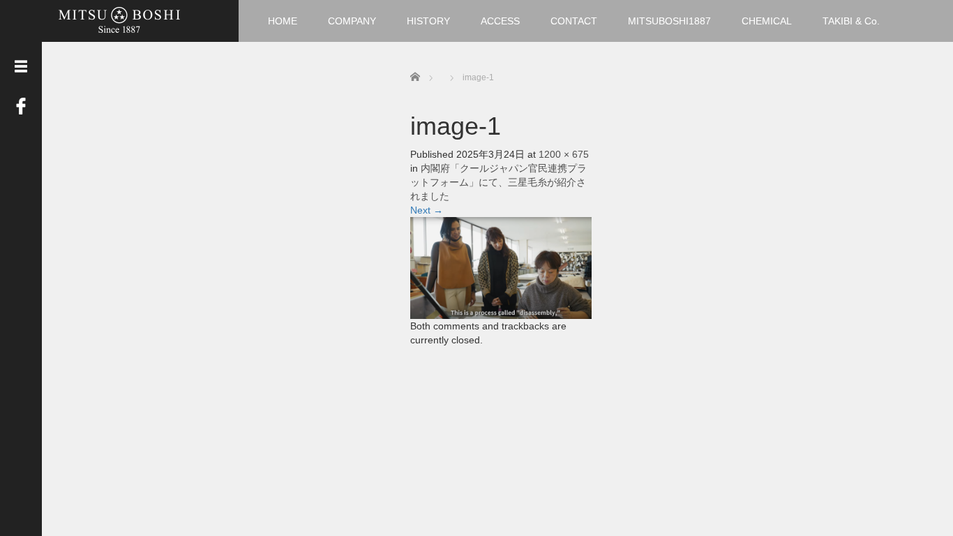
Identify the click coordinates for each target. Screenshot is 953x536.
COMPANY (352, 21)
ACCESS (500, 21)
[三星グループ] (119, 19)
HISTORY (428, 21)
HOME (282, 21)
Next (426, 210)
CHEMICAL (767, 21)
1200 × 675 (564, 154)
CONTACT (573, 21)
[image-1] (501, 267)
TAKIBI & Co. (851, 21)
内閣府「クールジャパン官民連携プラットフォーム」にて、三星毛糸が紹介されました (498, 182)
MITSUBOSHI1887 (669, 21)
